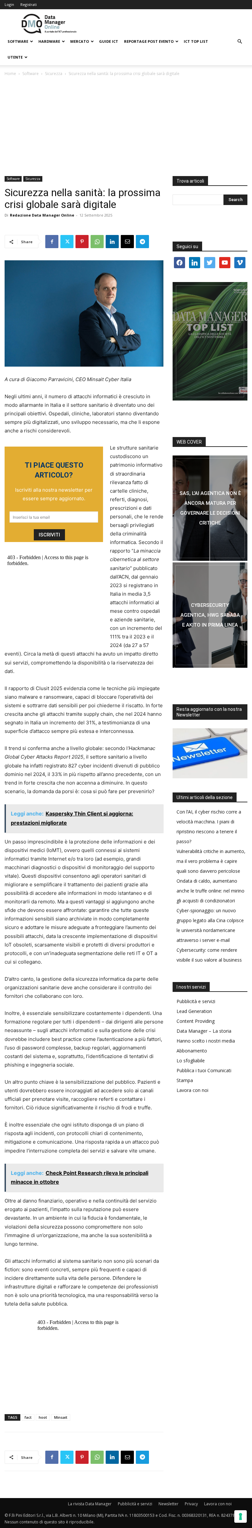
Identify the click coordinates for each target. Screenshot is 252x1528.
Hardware (49, 41)
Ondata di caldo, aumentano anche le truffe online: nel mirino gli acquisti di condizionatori (210, 891)
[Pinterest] (82, 241)
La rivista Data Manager (90, 1504)
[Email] (127, 241)
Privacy (191, 1504)
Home (10, 73)
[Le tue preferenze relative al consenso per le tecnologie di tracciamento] (240, 1516)
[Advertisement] (126, 127)
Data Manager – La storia (204, 1031)
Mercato (79, 41)
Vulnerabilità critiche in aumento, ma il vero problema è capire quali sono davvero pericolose (211, 861)
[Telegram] (142, 241)
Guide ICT (108, 41)
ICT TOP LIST (196, 41)
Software (18, 41)
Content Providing (196, 1021)
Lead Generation (194, 1011)
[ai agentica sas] (210, 508)
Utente (15, 57)
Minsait (60, 1417)
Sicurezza (53, 73)
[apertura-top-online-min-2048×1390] (210, 341)
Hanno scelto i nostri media (206, 1041)
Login (9, 4)
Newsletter (168, 1504)
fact (28, 1417)
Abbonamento (192, 1051)
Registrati (28, 4)
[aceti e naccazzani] (210, 615)
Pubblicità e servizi (196, 1001)
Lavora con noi (192, 1090)
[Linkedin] (112, 241)
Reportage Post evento (149, 41)
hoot (43, 1417)
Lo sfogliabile (191, 1060)
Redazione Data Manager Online (42, 215)
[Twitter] (67, 241)
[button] (239, 42)
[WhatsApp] (97, 241)
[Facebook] (51, 241)
